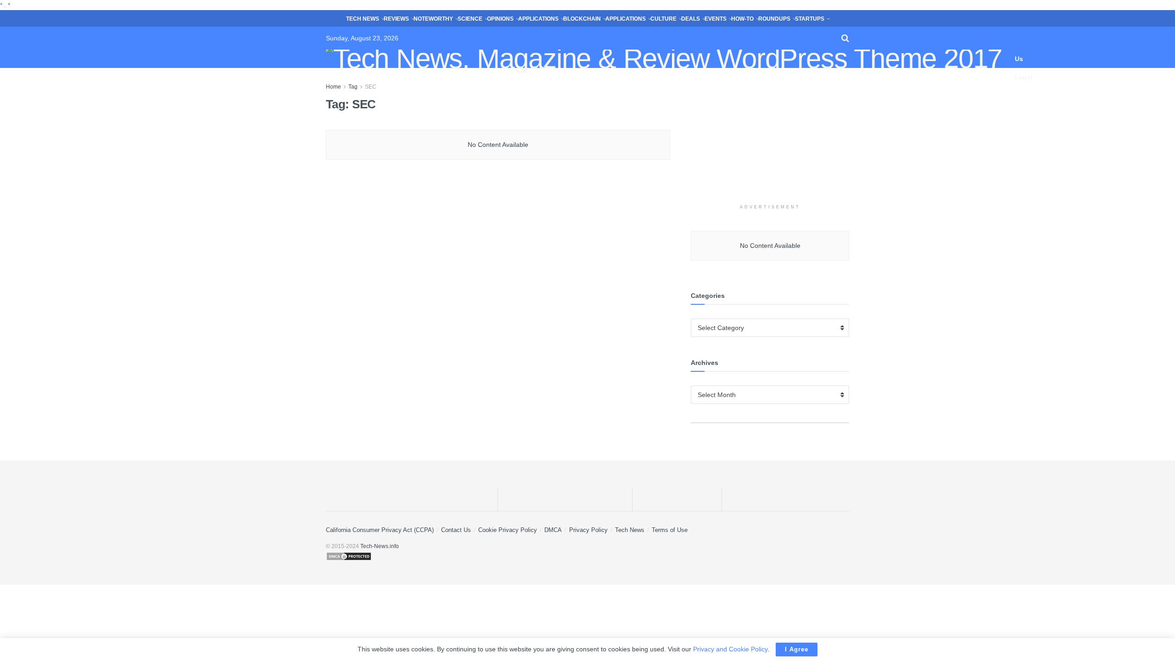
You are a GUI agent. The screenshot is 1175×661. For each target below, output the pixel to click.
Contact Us (1027, 49)
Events (716, 19)
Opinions (500, 19)
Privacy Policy (588, 530)
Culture (663, 19)
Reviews (396, 19)
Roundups (774, 19)
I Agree (796, 649)
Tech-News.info (379, 546)
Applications (538, 19)
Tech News (362, 19)
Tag (353, 87)
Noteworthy (433, 19)
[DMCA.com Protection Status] (587, 556)
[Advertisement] (770, 139)
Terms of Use (670, 530)
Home (333, 87)
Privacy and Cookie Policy (730, 649)
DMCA (553, 530)
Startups (809, 19)
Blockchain (582, 19)
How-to (742, 19)
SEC (370, 87)
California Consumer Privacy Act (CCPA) (380, 530)
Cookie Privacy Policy (507, 530)
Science (470, 19)
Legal (1023, 77)
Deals (690, 19)
